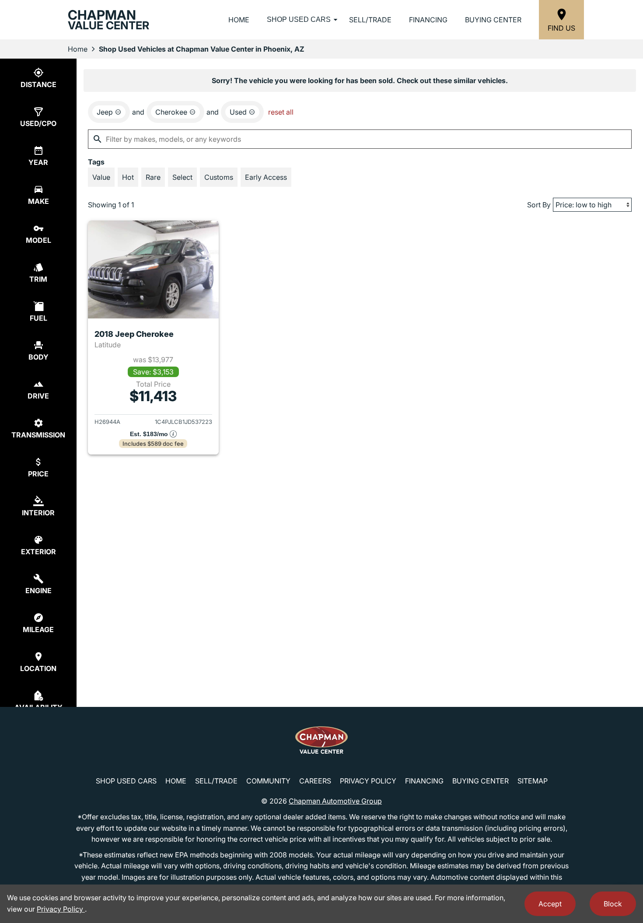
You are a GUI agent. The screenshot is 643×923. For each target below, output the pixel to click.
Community (268, 780)
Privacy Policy (368, 780)
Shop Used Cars (299, 19)
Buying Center (493, 19)
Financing (428, 19)
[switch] (101, 177)
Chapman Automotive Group (335, 801)
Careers (315, 780)
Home (238, 19)
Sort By (539, 204)
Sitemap (532, 780)
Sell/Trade (370, 19)
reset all (281, 112)
